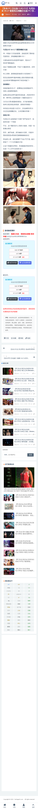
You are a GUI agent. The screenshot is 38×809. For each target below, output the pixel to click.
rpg (29, 597)
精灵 (29, 620)
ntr (8, 597)
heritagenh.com (18, 799)
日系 (19, 613)
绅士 (19, 623)
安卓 (29, 607)
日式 (8, 613)
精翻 (8, 623)
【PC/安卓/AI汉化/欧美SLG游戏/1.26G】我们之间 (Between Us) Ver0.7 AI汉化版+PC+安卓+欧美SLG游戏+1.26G (19, 491)
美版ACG (8, 14)
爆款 (8, 620)
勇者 (19, 604)
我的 (23, 807)
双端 (8, 607)
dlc (9, 594)
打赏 (7, 338)
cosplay (9, 591)
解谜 (8, 626)
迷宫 (19, 626)
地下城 (19, 607)
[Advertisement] (19, 713)
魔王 (29, 630)
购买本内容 (13, 262)
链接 (28, 338)
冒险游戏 (8, 604)
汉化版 (9, 617)
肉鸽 (29, 623)
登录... (6, 454)
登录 (31, 3)
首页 (12, 20)
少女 (19, 610)
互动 (19, 600)
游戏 (29, 617)
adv (19, 584)
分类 (14, 807)
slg (8, 600)
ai (29, 584)
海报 (21, 338)
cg (19, 587)
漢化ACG (16, 373)
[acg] (3, 14)
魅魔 (29, 626)
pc (19, 597)
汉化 (29, 613)
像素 (29, 600)
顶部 (33, 807)
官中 (8, 610)
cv (19, 591)
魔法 (19, 630)
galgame (19, 594)
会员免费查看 (26, 262)
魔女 (8, 630)
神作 (19, 620)
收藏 (14, 338)
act (9, 584)
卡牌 (29, 604)
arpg (8, 587)
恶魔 (29, 610)
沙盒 (19, 617)
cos (29, 587)
